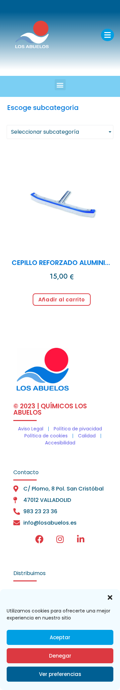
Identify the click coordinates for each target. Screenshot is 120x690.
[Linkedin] (80, 539)
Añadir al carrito (61, 299)
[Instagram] (60, 539)
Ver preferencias (60, 674)
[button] (110, 597)
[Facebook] (39, 539)
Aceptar (60, 637)
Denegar (60, 655)
